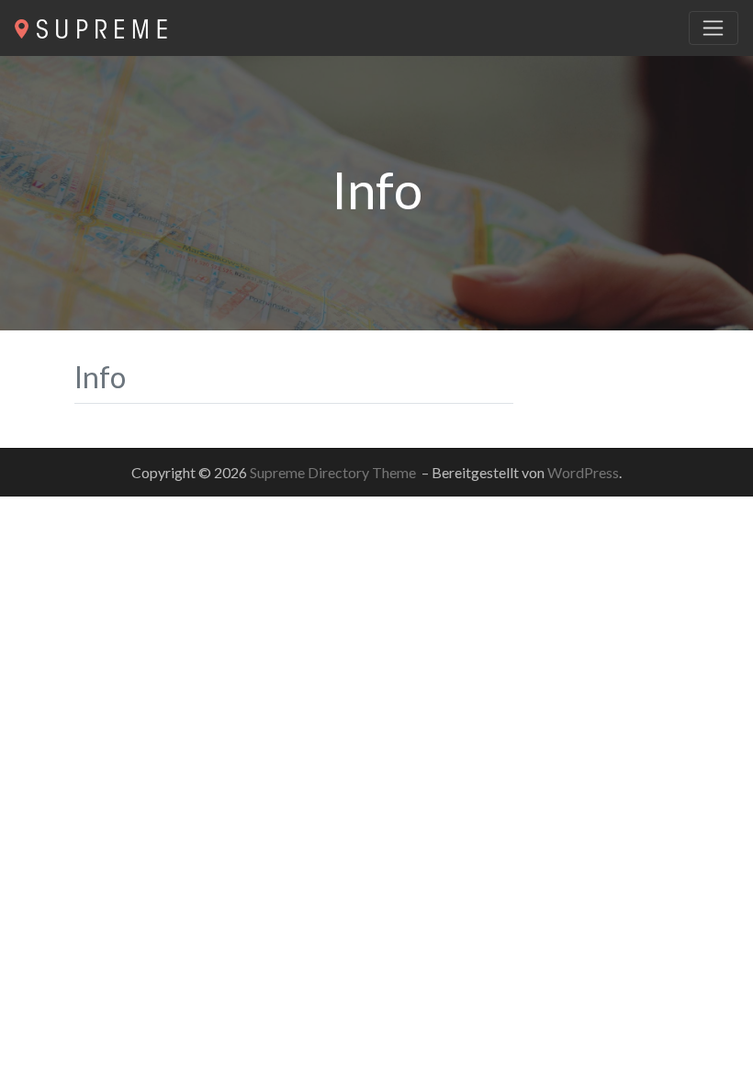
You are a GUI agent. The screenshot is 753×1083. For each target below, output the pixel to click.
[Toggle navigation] (713, 28)
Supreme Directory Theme (334, 472)
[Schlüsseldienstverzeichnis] (91, 27)
